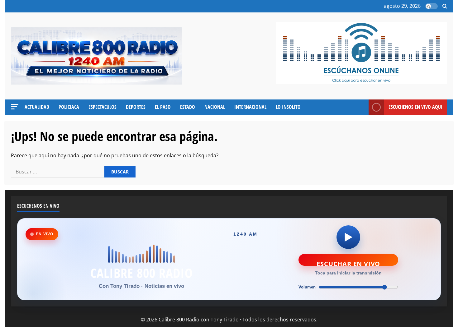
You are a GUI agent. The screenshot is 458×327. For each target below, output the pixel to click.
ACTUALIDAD (37, 107)
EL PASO (163, 107)
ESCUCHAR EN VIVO (348, 263)
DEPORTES (136, 107)
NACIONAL (214, 107)
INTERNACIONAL (250, 107)
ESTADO (187, 107)
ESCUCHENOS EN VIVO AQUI (415, 107)
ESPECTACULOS (102, 107)
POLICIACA (69, 107)
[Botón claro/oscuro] (431, 6)
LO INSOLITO (288, 107)
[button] (444, 6)
